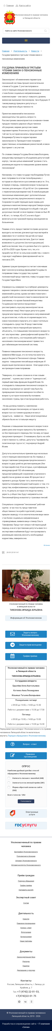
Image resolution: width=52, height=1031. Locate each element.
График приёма (26, 885)
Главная (10, 5)
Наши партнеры (26, 941)
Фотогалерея (26, 932)
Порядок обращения (26, 881)
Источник (47, 545)
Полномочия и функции (26, 856)
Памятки (26, 966)
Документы (26, 951)
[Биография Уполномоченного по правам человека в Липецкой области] (26, 586)
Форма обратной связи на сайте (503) (27, 789)
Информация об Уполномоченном (26, 618)
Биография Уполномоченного (26, 852)
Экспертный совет (26, 897)
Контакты (26, 980)
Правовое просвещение (26, 923)
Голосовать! (26, 801)
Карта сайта (25, 5)
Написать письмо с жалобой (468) (28, 778)
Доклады (26, 961)
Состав (26, 903)
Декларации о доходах (26, 970)
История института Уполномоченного (26, 865)
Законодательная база (26, 957)
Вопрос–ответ (26, 928)
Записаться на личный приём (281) (28, 783)
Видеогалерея (26, 937)
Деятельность (20, 51)
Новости (35, 51)
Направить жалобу (26, 890)
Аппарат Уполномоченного (26, 861)
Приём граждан (26, 875)
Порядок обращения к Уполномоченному (26, 736)
